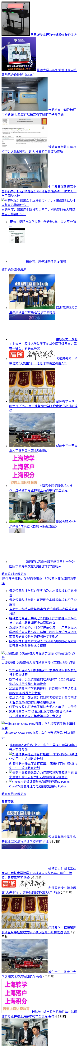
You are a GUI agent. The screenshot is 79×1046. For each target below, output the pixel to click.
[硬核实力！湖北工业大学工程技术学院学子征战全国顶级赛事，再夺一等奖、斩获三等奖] (32, 355)
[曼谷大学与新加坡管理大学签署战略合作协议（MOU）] (19, 70)
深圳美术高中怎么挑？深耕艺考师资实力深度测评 (43, 713)
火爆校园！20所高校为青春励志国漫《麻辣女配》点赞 (38, 678)
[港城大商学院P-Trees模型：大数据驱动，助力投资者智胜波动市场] (25, 147)
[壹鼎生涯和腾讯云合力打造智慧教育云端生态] (41, 797)
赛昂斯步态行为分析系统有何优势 (53, 34)
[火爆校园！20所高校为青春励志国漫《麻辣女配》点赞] (39, 673)
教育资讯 (8, 826)
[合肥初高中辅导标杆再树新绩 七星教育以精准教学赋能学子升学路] (25, 110)
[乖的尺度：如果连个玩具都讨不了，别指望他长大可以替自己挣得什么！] (39, 205)
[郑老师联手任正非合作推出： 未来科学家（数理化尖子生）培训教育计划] (43, 783)
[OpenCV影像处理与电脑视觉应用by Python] (39, 806)
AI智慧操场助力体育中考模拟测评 (32, 718)
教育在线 (8, 818)
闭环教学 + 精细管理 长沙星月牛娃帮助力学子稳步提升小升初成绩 (43, 422)
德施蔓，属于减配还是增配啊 (46, 277)
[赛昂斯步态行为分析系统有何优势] (16, 34)
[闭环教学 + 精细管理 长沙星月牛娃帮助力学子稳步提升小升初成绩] (32, 417)
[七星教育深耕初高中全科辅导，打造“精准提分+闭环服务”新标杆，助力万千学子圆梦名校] (25, 186)
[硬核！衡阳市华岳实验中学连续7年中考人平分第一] (32, 237)
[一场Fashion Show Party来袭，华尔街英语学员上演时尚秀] (39, 744)
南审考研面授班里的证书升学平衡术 (33, 652)
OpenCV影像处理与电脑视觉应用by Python (38, 811)
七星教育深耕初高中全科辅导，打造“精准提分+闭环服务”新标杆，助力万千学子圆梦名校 (39, 191)
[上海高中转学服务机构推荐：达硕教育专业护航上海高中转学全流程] (23, 501)
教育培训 (8, 589)
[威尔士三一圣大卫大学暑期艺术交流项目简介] (32, 461)
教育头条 (8, 285)
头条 (27, 902)
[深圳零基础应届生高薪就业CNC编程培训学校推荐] (32, 323)
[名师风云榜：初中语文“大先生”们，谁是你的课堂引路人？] (32, 374)
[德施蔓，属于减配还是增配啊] (17, 277)
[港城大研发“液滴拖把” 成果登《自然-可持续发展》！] (32, 537)
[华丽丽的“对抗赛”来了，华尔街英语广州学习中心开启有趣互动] (43, 765)
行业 (46, 866)
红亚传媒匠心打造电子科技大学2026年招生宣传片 (43, 722)
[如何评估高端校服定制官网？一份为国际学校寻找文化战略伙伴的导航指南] (17, 577)
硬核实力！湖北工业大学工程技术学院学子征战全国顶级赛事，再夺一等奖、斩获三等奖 (43, 359)
